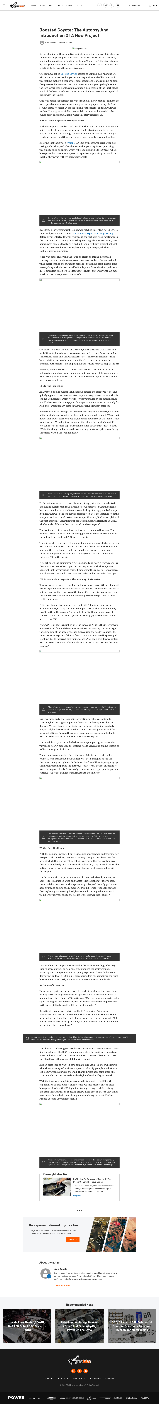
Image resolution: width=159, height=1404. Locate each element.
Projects (59, 5)
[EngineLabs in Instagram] (73, 1371)
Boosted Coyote (69, 74)
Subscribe (73, 1239)
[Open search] (99, 5)
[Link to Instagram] (105, 5)
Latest (34, 5)
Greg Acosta (77, 1196)
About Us (49, 1378)
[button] (79, 48)
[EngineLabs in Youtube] (85, 1371)
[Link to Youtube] (118, 5)
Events (69, 5)
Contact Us (63, 1378)
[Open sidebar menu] (3, 5)
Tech (50, 5)
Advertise (109, 1378)
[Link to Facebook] (112, 5)
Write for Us (95, 1378)
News (42, 5)
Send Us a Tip (79, 1378)
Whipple (71, 143)
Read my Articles (63, 1285)
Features (79, 5)
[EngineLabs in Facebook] (79, 1371)
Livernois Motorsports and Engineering (92, 233)
